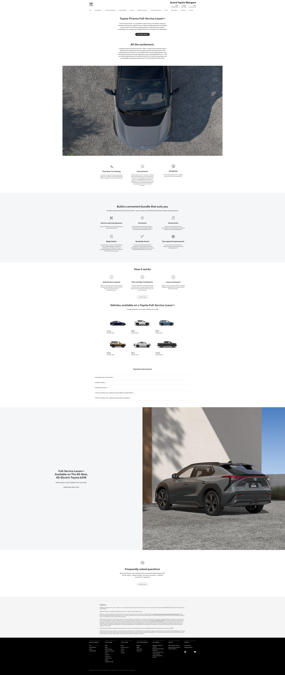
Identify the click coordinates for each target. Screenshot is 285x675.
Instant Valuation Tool (158, 652)
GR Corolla (139, 649)
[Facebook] (185, 652)
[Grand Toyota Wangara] (91, 4)
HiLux (122, 645)
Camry (90, 649)
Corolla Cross (108, 658)
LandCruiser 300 (109, 661)
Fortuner (107, 654)
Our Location (187, 645)
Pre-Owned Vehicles (110, 10)
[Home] (90, 10)
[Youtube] (195, 652)
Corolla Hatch (92, 647)
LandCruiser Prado (109, 651)
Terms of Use (128, 670)
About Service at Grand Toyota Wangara (174, 647)
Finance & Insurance (156, 10)
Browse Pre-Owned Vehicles (157, 646)
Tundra (122, 649)
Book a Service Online (173, 645)
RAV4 (106, 645)
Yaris (90, 645)
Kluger (106, 660)
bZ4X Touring (108, 649)
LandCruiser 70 (124, 647)
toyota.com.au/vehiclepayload (157, 620)
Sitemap (133, 670)
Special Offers (122, 10)
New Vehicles (98, 10)
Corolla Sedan (92, 651)
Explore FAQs (142, 297)
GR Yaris (139, 645)
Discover (183, 10)
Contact (191, 10)
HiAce (122, 651)
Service (132, 10)
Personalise (174, 10)
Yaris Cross (107, 656)
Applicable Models (142, 34)
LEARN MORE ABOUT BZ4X (71, 487)
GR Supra (139, 651)
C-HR (106, 652)
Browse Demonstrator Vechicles (158, 649)
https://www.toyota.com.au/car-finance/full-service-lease (166, 614)
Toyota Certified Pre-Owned (158, 656)
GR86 (138, 647)
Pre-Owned (156, 642)
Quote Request (156, 654)
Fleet (166, 10)
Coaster (123, 652)
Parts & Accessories (142, 10)
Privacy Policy (122, 670)
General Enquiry (188, 647)
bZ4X (106, 647)
